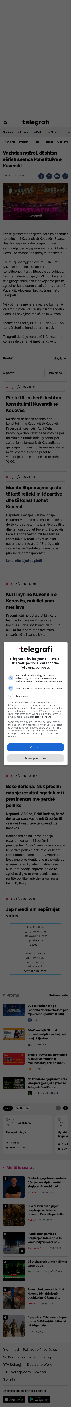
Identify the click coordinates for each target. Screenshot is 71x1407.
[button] (35, 696)
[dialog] (36, 703)
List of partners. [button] (43, 716)
